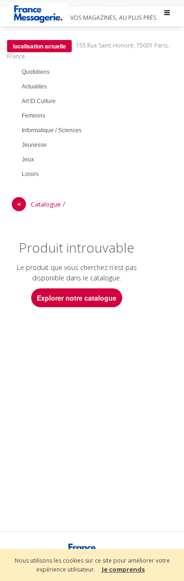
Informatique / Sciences (52, 130)
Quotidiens (36, 72)
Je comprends (123, 569)
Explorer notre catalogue (77, 297)
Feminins (33, 115)
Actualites (34, 86)
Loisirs (30, 174)
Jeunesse (34, 145)
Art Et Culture (39, 101)
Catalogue (46, 204)
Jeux (28, 159)
